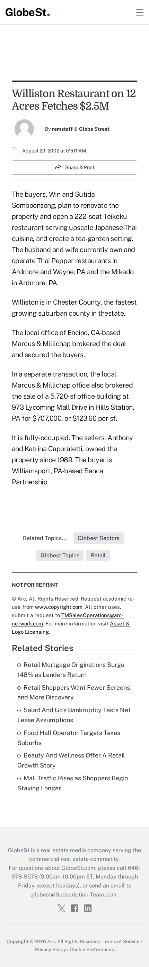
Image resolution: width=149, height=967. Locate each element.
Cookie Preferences (92, 949)
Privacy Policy (50, 949)
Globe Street (94, 129)
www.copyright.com (58, 607)
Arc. (51, 941)
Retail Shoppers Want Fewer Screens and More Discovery (73, 692)
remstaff (62, 129)
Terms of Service (121, 941)
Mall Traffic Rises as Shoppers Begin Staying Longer (72, 783)
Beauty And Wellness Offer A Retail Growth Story (71, 760)
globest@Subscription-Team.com (73, 894)
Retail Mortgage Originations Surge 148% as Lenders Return (70, 669)
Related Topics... (45, 538)
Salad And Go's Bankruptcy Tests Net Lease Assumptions (74, 715)
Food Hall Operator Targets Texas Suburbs (68, 737)
